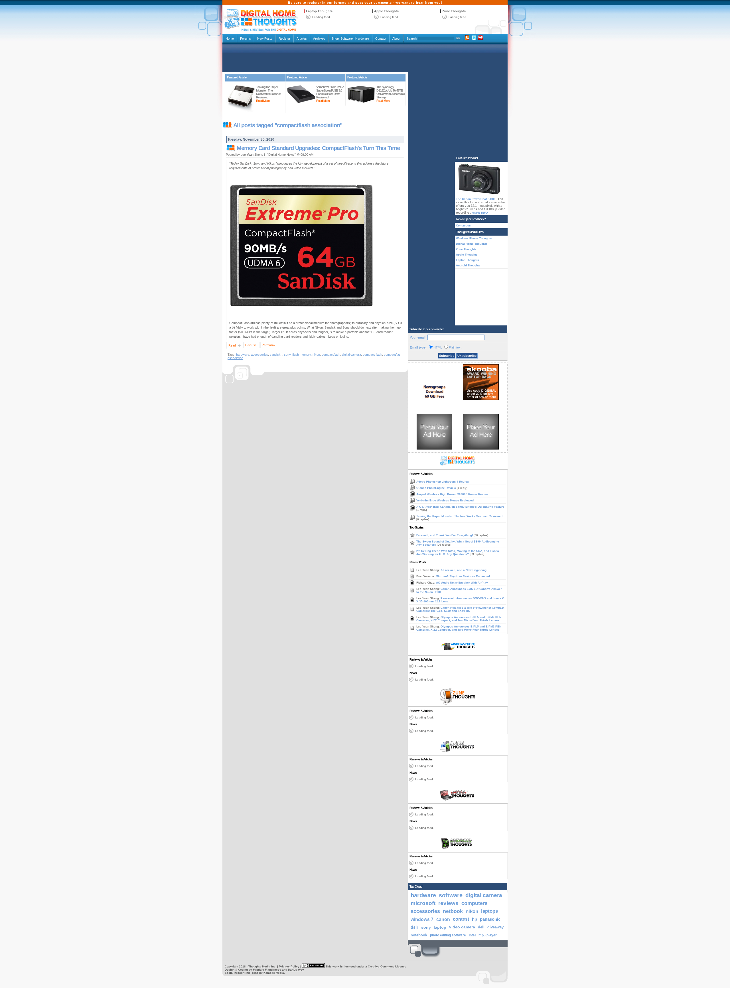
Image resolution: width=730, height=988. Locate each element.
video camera (462, 927)
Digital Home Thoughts (471, 243)
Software (346, 38)
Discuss (251, 345)
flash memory (301, 354)
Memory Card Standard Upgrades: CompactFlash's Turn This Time (318, 148)
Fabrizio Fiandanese (267, 969)
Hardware (362, 38)
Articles (302, 38)
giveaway (495, 927)
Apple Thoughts (386, 11)
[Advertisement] (365, 57)
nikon (316, 354)
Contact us (463, 225)
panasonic (490, 919)
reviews (448, 903)
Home (230, 38)
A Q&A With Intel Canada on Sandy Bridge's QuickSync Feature (460, 506)
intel (472, 935)
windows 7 (422, 919)
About (396, 38)
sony (287, 354)
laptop (440, 927)
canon (443, 919)
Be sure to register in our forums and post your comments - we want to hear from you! (365, 2)
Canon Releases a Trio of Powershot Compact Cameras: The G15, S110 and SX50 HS (460, 609)
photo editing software (448, 935)
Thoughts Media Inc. (262, 966)
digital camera (351, 354)
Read (232, 345)
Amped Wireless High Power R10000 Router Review (452, 494)
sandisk (275, 354)
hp (474, 919)
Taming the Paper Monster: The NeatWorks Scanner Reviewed (459, 516)
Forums (245, 38)
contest (461, 919)
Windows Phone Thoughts (474, 238)
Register (284, 38)
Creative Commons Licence (387, 966)
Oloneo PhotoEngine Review (436, 487)
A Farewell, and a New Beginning (463, 570)
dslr (414, 927)
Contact (380, 38)
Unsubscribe (466, 355)
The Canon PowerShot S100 (475, 199)
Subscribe (446, 355)
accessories (259, 354)
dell (481, 927)
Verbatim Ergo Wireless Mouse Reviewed (445, 500)
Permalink (268, 345)
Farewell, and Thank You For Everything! (445, 535)
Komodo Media (273, 972)
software (451, 895)
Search (412, 38)
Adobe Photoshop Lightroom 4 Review (442, 481)
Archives (319, 38)
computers (474, 903)
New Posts (264, 38)
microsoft (423, 903)
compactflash (331, 354)
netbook (453, 911)
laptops (489, 911)
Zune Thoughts (454, 11)
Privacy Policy (289, 966)
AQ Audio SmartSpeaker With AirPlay (462, 582)
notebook (419, 935)
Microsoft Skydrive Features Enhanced (463, 576)
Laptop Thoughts (319, 11)
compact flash (372, 354)
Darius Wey (296, 969)
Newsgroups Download (434, 389)
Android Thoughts (468, 265)
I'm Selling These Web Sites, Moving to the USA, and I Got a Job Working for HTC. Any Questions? (457, 552)
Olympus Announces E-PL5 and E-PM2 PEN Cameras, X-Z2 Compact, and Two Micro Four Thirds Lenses (458, 619)
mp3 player (487, 935)
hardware (242, 354)
